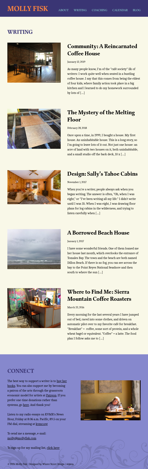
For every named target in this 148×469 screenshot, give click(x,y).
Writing (80, 10)
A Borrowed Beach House (98, 232)
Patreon (51, 395)
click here (53, 448)
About (63, 10)
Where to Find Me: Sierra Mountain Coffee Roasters (99, 295)
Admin (70, 464)
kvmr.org (42, 424)
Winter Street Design (53, 464)
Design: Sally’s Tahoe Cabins (102, 173)
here (26, 405)
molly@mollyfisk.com (21, 438)
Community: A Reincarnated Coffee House (102, 49)
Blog (137, 10)
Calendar (120, 10)
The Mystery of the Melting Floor (101, 115)
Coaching (99, 10)
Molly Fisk (27, 8)
